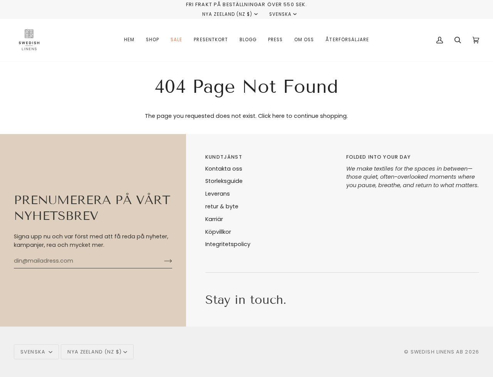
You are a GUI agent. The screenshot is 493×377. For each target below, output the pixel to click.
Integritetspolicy (227, 244)
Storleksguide (224, 181)
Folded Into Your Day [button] (378, 157)
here (278, 116)
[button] (152, 40)
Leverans (217, 194)
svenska (280, 14)
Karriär (214, 219)
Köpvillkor (218, 232)
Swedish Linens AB (437, 352)
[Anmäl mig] (162, 261)
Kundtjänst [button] (223, 157)
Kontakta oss (223, 169)
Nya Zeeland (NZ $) (227, 14)
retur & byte (221, 206)
